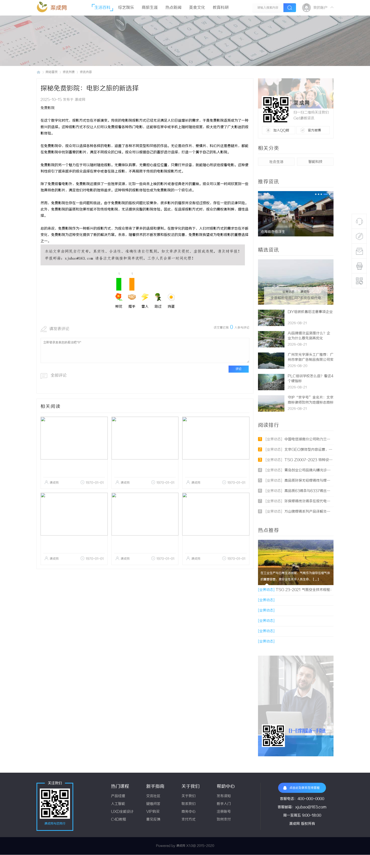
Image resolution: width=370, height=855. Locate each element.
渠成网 (58, 8)
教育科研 (221, 7)
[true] (289, 7)
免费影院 (48, 108)
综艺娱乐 (126, 7)
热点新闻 (173, 7)
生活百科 (102, 7)
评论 (239, 369)
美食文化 (197, 7)
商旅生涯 (150, 7)
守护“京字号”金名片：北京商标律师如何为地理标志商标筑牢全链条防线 (311, 403)
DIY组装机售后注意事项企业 (310, 312)
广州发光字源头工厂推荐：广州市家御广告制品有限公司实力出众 (311, 360)
